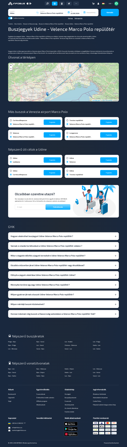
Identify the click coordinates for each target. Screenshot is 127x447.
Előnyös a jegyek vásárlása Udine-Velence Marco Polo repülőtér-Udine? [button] (43, 275)
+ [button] (11, 65)
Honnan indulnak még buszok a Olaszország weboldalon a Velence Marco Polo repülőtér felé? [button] (53, 314)
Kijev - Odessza (41, 369)
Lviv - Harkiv (96, 349)
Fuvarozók (68, 401)
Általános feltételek (99, 394)
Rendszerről (12, 394)
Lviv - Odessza (97, 369)
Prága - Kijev (12, 342)
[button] (76, 4)
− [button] (11, 68)
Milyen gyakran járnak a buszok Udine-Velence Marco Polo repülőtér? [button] (42, 294)
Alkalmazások (40, 405)
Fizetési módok (69, 412)
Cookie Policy (97, 401)
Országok (68, 394)
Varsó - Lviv (68, 349)
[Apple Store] (27, 3)
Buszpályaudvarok (70, 397)
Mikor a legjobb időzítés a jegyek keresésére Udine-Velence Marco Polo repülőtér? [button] (48, 255)
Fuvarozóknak (40, 394)
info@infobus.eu (17, 427)
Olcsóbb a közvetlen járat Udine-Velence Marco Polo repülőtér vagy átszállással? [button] (48, 265)
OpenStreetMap (107, 100)
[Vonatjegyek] (62, 4)
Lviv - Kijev (68, 376)
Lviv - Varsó (40, 345)
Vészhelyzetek (69, 405)
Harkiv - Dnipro (69, 369)
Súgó (9, 401)
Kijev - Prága (12, 345)
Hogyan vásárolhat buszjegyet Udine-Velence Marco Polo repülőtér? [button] (42, 236)
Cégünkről (11, 397)
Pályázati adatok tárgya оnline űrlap (104, 405)
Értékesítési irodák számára (45, 397)
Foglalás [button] (52, 122)
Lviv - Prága (96, 342)
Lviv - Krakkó (68, 342)
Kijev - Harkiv (12, 376)
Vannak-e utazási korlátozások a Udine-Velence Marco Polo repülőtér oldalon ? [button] (46, 246)
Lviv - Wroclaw (12, 349)
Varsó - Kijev (40, 349)
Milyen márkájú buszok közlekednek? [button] (28, 304)
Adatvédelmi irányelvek (100, 397)
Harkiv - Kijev (40, 376)
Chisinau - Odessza (71, 345)
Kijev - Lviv (11, 369)
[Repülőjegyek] (69, 4)
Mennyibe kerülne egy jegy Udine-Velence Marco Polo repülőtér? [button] (40, 285)
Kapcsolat (12, 418)
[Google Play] (30, 3)
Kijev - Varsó (40, 342)
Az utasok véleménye (71, 408)
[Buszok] (54, 4)
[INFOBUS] (16, 3)
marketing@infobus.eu (19, 430)
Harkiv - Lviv (96, 345)
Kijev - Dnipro (40, 372)
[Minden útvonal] (47, 4)
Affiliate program (41, 401)
